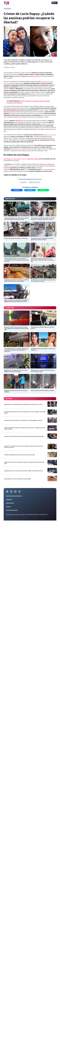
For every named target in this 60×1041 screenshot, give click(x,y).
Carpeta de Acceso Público (14, 496)
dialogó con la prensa (49, 135)
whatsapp (43, 190)
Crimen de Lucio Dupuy (34, 182)
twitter (30, 190)
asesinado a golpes (32, 159)
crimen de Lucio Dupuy (33, 76)
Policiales (7, 8)
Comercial (9, 499)
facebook (16, 190)
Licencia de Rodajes (12, 510)
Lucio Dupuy (23, 182)
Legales (8, 506)
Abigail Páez (19, 76)
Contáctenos (10, 503)
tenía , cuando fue (15, 159)
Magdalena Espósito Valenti (12, 111)
